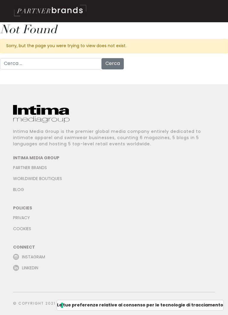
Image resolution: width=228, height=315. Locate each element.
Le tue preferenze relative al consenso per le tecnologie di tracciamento (140, 305)
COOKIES (22, 229)
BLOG (18, 190)
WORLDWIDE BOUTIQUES (37, 179)
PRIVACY (21, 218)
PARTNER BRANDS (30, 168)
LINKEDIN (30, 268)
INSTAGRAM (33, 257)
